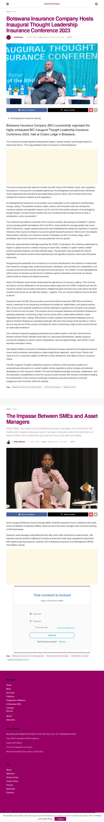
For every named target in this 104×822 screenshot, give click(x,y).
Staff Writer (18, 37)
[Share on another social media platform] (96, 110)
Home (8, 11)
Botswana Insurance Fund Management (28, 656)
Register (62, 641)
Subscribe (10, 719)
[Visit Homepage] (52, 3)
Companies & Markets (15, 700)
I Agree (60, 819)
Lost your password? (65, 627)
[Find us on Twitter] (10, 812)
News (14, 11)
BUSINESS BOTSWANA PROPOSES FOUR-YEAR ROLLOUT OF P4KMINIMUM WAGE (41, 734)
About (9, 769)
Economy (10, 692)
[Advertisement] (52, 167)
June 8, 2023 (32, 37)
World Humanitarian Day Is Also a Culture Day (24, 751)
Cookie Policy (12, 781)
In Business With (13, 704)
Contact (9, 785)
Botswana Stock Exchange (57, 656)
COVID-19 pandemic (52, 387)
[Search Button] (96, 4)
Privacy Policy (12, 777)
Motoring (9, 711)
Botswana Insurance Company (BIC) (26, 387)
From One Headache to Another (19, 747)
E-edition (10, 792)
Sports (9, 716)
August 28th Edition (14, 742)
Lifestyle (10, 708)
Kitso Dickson (19, 441)
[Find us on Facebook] (6, 812)
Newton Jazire (69, 387)
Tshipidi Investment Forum (18, 660)
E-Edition (10, 696)
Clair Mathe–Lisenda (79, 656)
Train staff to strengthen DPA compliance (22, 738)
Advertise (10, 773)
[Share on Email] (91, 110)
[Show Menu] (7, 4)
